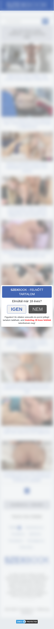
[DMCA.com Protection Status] (27, 621)
